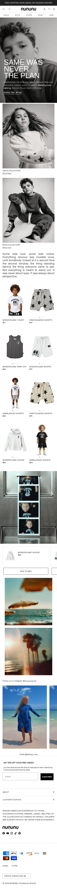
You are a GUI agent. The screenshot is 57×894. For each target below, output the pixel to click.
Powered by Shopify (27, 883)
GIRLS (6, 15)
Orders (5, 865)
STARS (29, 15)
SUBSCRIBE (47, 776)
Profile (14, 865)
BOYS (17, 15)
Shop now (7, 247)
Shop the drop (13, 92)
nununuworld (30, 681)
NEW (52, 15)
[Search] (11, 9)
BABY (40, 15)
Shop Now (7, 173)
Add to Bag (26, 571)
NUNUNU (14, 883)
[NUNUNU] (28, 9)
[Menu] (3, 9)
